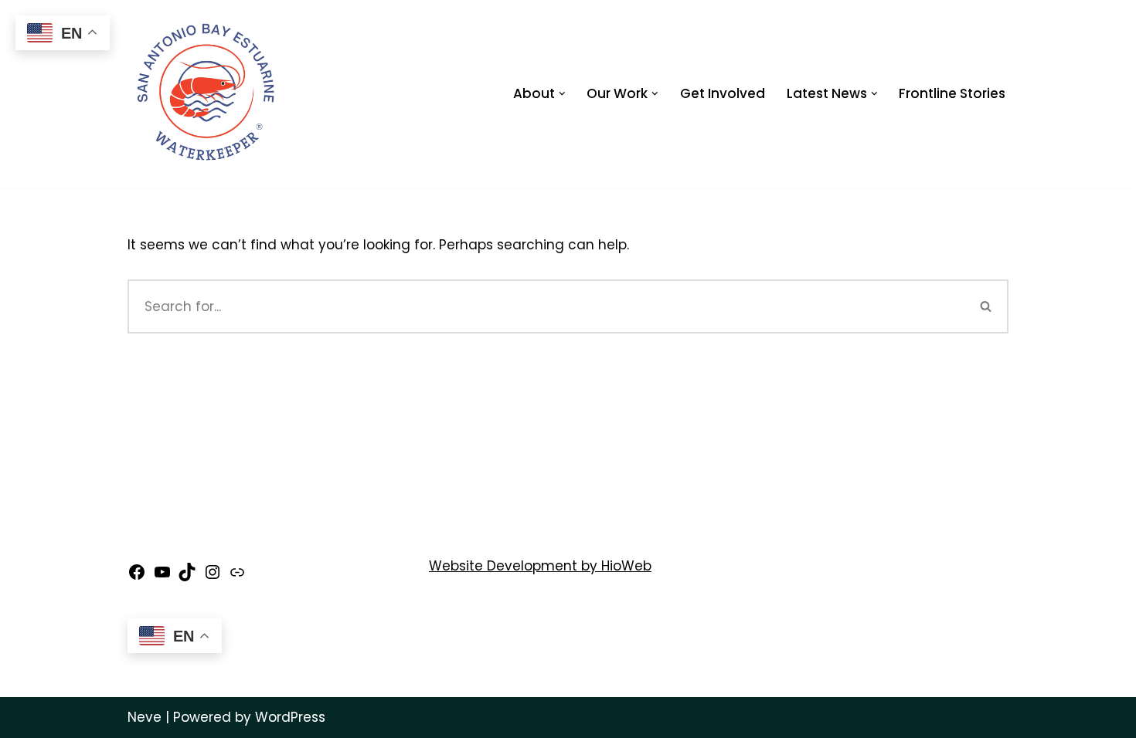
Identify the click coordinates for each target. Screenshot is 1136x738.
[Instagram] (212, 576)
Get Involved (722, 93)
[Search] (986, 306)
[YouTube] (162, 576)
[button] (562, 93)
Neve (145, 717)
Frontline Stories (952, 93)
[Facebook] (137, 576)
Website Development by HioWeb (540, 566)
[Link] (237, 576)
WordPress (290, 717)
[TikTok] (187, 576)
